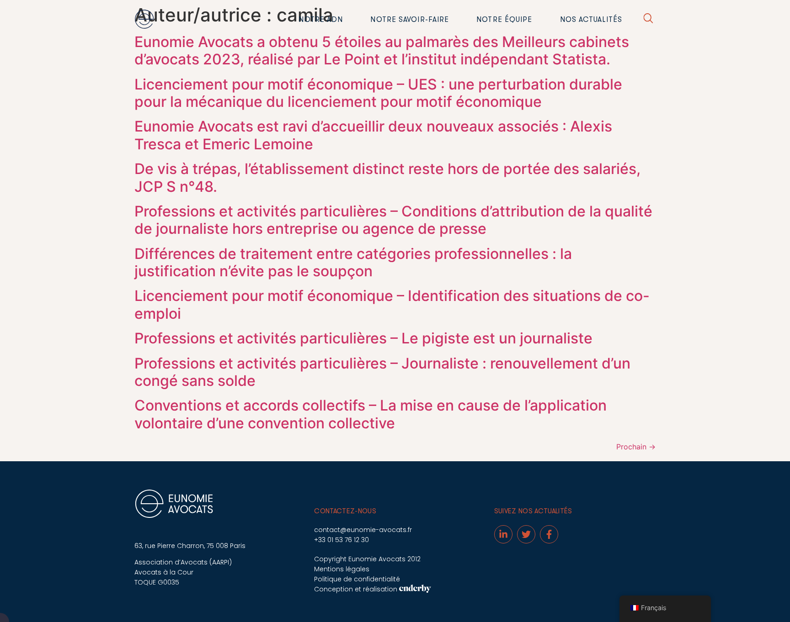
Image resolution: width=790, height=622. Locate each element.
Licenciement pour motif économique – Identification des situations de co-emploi (392, 304)
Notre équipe (504, 19)
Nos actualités (591, 19)
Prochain (636, 446)
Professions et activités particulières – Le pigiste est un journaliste (363, 338)
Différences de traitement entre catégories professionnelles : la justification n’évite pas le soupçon (353, 262)
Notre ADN (321, 19)
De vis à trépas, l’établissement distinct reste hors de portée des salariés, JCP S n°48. (387, 177)
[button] (648, 19)
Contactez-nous (345, 511)
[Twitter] (526, 534)
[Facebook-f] (549, 534)
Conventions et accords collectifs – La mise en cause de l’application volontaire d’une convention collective (370, 414)
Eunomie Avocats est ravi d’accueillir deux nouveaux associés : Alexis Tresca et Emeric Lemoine (373, 135)
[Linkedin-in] (503, 534)
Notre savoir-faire (409, 19)
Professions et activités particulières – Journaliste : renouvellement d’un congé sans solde (382, 372)
